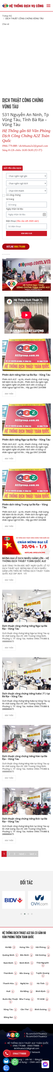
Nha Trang (26, 999)
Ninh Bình (26, 963)
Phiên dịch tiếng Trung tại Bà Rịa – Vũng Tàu (25, 506)
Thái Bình (10, 973)
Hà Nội (10, 947)
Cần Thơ (26, 1009)
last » (33, 854)
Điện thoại (22, 221)
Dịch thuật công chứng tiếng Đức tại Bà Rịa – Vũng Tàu (24, 820)
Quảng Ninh (9, 955)
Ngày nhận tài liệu (14, 209)
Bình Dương (42, 1009)
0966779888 (33, 1045)
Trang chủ (7, 15)
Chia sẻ (5, 24)
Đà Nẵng (26, 991)
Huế (9, 991)
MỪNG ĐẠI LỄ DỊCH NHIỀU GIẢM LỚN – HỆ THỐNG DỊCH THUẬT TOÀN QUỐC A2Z (25, 560)
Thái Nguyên (42, 964)
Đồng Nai (10, 1017)
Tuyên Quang (42, 974)
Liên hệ (28, 1059)
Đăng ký (38, 1059)
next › (22, 854)
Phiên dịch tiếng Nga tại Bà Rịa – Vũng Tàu (26, 439)
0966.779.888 (19, 1045)
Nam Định (10, 963)
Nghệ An (26, 983)
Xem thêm (9, 393)
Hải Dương (42, 955)
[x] (7, 1053)
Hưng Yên (26, 947)
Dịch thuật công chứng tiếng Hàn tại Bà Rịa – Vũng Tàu (24, 758)
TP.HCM (42, 999)
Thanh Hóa (10, 983)
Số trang (10, 199)
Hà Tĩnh (42, 983)
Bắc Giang (26, 973)
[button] (21, 913)
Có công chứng (13, 195)
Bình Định (42, 991)
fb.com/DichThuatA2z (36, 1033)
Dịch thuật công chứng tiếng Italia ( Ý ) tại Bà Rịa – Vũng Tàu (26, 695)
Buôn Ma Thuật (10, 1000)
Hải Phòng (42, 947)
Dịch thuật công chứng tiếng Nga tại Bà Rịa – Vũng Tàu (24, 627)
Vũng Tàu (10, 1009)
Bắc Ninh (26, 955)
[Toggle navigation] (48, 5)
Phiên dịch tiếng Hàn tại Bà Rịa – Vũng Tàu (26, 374)
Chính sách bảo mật (39, 1062)
